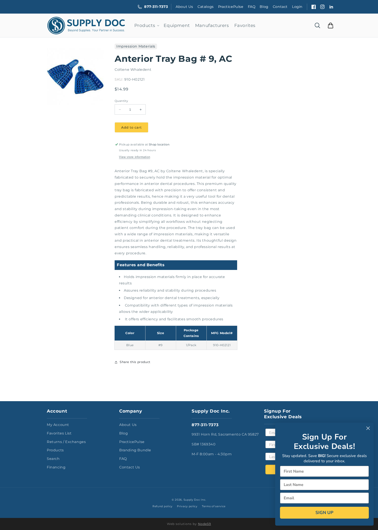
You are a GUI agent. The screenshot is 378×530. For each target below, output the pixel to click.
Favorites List (59, 433)
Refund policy (162, 506)
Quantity (121, 101)
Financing (56, 467)
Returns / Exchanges (66, 442)
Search (53, 459)
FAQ (252, 7)
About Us (184, 7)
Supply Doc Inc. (195, 499)
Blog (264, 7)
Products (55, 450)
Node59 (204, 524)
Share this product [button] (135, 362)
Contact (280, 7)
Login (297, 7)
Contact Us (129, 467)
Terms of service (214, 506)
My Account (58, 425)
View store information (134, 157)
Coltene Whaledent (133, 69)
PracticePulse (230, 7)
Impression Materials (135, 46)
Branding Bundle (135, 450)
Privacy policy (187, 506)
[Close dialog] (368, 428)
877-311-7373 (156, 7)
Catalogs (206, 7)
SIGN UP (324, 513)
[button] (146, 25)
